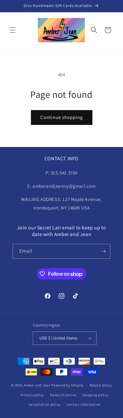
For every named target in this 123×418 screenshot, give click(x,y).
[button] (13, 30)
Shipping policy (95, 395)
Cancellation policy (44, 404)
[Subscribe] (103, 251)
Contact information (84, 404)
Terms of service (63, 395)
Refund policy (101, 385)
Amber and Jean (37, 385)
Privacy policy (32, 395)
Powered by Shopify (67, 385)
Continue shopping (61, 117)
